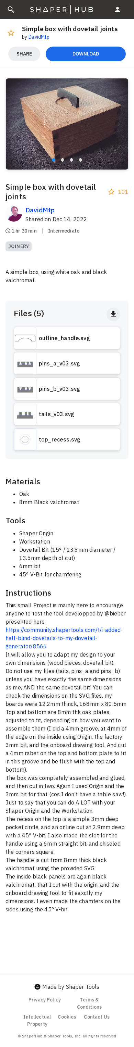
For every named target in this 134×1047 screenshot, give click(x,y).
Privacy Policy (45, 1000)
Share (24, 54)
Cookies (67, 1017)
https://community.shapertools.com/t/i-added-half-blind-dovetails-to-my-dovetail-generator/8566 (64, 638)
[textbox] (67, 694)
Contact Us (97, 1017)
